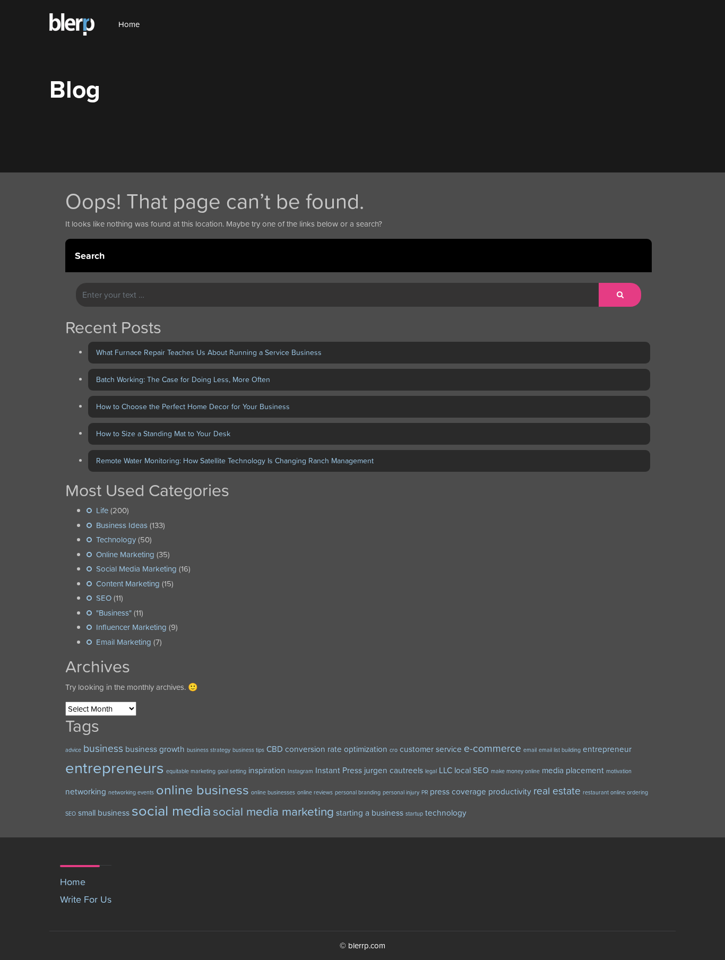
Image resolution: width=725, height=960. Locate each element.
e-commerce (492, 748)
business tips (248, 750)
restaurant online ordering (615, 792)
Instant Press (338, 770)
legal (431, 771)
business (103, 748)
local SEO (471, 770)
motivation (619, 771)
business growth (155, 749)
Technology (116, 539)
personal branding (358, 792)
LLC (445, 770)
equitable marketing (190, 771)
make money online (515, 771)
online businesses (273, 792)
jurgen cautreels (393, 770)
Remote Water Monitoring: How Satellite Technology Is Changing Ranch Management (235, 460)
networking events (131, 792)
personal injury (401, 792)
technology (446, 813)
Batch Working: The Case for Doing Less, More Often (183, 379)
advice (73, 750)
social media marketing (273, 811)
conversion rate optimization (336, 749)
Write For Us (85, 899)
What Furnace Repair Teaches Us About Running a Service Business (209, 352)
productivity (509, 791)
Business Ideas (122, 525)
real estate (557, 791)
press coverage (458, 791)
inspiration (267, 770)
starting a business (369, 813)
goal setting (232, 771)
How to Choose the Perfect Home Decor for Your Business (193, 406)
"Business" (114, 613)
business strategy (208, 750)
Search (90, 255)
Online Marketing (125, 554)
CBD (274, 749)
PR (424, 792)
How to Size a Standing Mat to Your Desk (163, 433)
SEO (103, 598)
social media (171, 810)
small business (104, 813)
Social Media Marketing (136, 569)
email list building (560, 750)
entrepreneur (607, 749)
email (530, 750)
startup (414, 813)
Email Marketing (123, 642)
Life (102, 510)
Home (129, 24)
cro (394, 750)
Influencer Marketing (131, 627)
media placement (573, 770)
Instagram (300, 771)
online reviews (315, 792)
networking (85, 791)
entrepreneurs (114, 767)
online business (202, 790)
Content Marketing (128, 583)
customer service (431, 749)
